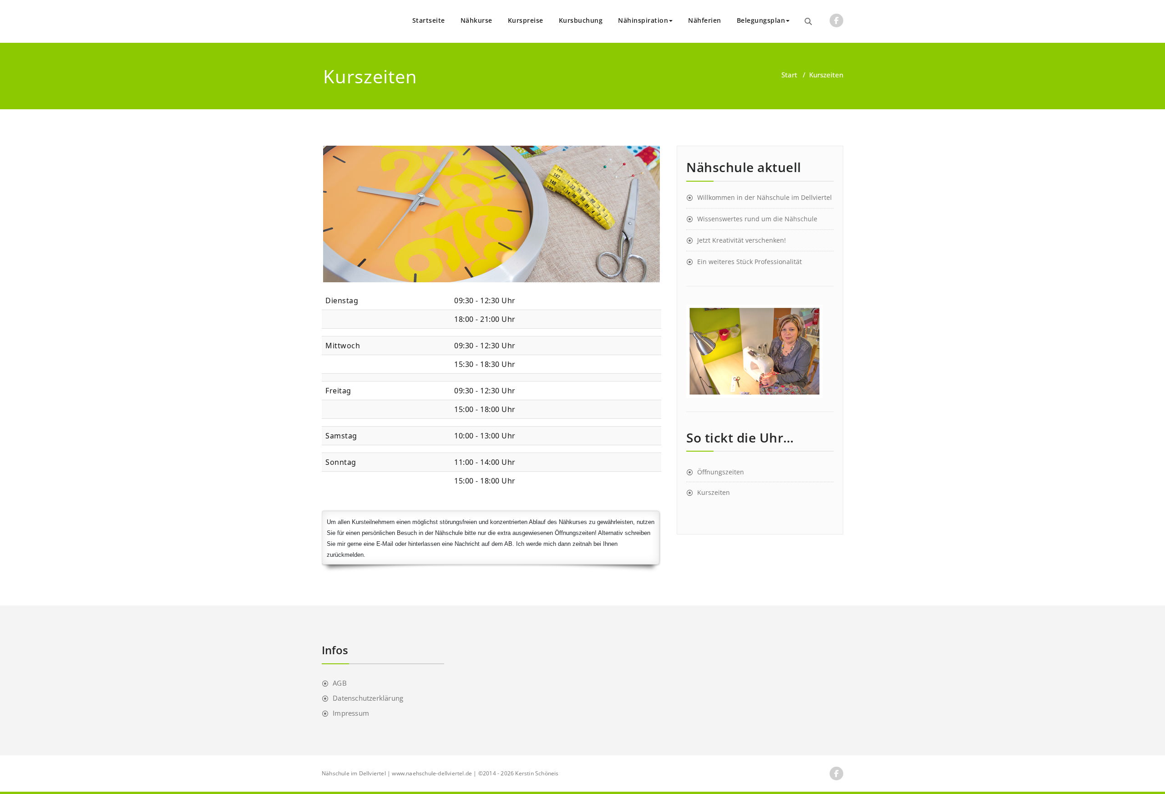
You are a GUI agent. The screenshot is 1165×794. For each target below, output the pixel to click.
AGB (340, 682)
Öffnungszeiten (720, 472)
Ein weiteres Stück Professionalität (749, 261)
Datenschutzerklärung (368, 697)
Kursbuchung (581, 20)
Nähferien (704, 20)
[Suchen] (808, 21)
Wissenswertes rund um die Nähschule (757, 218)
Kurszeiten (713, 492)
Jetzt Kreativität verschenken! (741, 240)
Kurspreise (525, 20)
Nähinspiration (643, 20)
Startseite (428, 20)
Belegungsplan (761, 20)
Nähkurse (476, 20)
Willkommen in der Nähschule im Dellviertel (764, 197)
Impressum (351, 713)
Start (789, 74)
